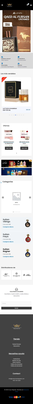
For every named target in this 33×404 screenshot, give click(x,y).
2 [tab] (15, 212)
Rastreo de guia (16, 360)
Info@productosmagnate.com (16, 378)
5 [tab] (20, 212)
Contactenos (16, 358)
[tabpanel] (9, 138)
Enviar (16, 308)
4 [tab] (18, 212)
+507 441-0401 (16, 380)
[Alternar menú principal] (2, 5)
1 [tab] (16, 153)
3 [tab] (16, 212)
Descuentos (16, 346)
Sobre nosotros (17, 362)
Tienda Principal (16, 344)
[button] (3, 197)
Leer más (8, 148)
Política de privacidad (16, 364)
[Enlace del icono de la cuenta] (31, 5)
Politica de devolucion (16, 365)
